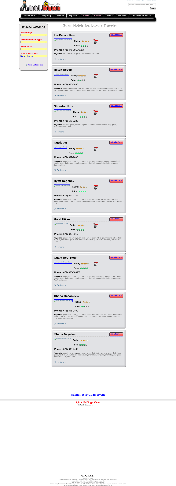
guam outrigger (98, 161)
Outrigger (60, 142)
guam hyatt (96, 200)
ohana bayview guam (96, 355)
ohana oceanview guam (97, 317)
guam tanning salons (109, 238)
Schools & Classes (142, 16)
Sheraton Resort (65, 106)
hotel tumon (103, 90)
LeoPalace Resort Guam (90, 54)
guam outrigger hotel (112, 161)
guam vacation (83, 485)
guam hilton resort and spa (82, 88)
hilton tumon (81, 90)
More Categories (35, 65)
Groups (97, 16)
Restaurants (29, 16)
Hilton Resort (63, 69)
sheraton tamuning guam (106, 125)
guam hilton (67, 88)
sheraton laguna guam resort (86, 125)
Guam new (103, 479)
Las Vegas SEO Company (79, 482)
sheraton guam (68, 125)
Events (86, 16)
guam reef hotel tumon (113, 276)
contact (149, 1)
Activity (60, 16)
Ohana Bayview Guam (66, 357)
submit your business (133, 1)
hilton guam (58, 90)
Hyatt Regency (64, 180)
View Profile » (116, 35)
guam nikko (96, 238)
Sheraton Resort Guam (62, 127)
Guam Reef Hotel (65, 257)
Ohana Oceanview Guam (63, 318)
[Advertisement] (153, 41)
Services (122, 16)
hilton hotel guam (70, 90)
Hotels (110, 16)
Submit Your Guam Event (88, 394)
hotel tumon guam (81, 163)
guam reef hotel (98, 276)
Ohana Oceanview (66, 296)
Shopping (46, 16)
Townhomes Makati (88, 478)
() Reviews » (60, 59)
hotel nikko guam (67, 240)
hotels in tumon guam (109, 163)
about (143, 1)
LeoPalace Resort (66, 35)
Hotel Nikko (62, 219)
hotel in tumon (92, 90)
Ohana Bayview (64, 334)
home (154, 1)
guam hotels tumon (115, 88)
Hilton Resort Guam (115, 90)
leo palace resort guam (71, 54)
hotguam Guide (75, 481)
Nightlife (73, 16)
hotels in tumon (95, 163)
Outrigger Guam (60, 165)
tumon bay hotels (113, 317)
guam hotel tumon (100, 88)
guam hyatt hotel (107, 200)
